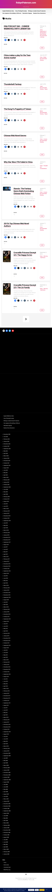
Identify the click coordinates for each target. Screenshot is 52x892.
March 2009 (6, 765)
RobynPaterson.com (26, 2)
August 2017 (6, 544)
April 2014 (6, 630)
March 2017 (6, 556)
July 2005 (6, 839)
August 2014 (6, 621)
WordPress (25, 879)
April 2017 (6, 554)
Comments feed (7, 867)
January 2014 (6, 635)
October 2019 (6, 499)
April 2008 (6, 791)
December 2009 (7, 753)
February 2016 (7, 587)
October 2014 (6, 616)
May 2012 (6, 683)
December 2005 (7, 830)
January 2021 (6, 482)
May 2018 (6, 525)
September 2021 (7, 465)
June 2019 (6, 506)
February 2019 (7, 511)
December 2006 (7, 803)
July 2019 (6, 503)
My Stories (43, 257)
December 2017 (7, 537)
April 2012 (6, 686)
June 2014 (6, 626)
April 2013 (6, 657)
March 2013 (6, 659)
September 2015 (7, 597)
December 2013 (7, 638)
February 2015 (7, 609)
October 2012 (6, 671)
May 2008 (6, 789)
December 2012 (7, 666)
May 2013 (6, 654)
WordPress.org (7, 869)
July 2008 (6, 784)
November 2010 (7, 726)
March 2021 (6, 477)
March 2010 (6, 746)
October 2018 (6, 518)
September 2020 (7, 487)
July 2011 (6, 707)
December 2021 (7, 460)
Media (44, 57)
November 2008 (7, 774)
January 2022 (6, 458)
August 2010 (6, 734)
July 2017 (6, 546)
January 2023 (6, 441)
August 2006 (6, 813)
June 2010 (6, 738)
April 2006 (6, 820)
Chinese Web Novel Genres (15, 135)
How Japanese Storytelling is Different (12, 13)
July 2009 (6, 758)
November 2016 (7, 566)
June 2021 (6, 470)
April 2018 (6, 527)
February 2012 (7, 690)
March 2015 (6, 607)
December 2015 (7, 592)
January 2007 (6, 801)
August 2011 (6, 705)
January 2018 (6, 535)
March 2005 (6, 849)
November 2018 (7, 515)
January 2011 (6, 722)
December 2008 (7, 772)
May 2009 (6, 760)
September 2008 (7, 779)
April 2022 (6, 453)
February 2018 (7, 532)
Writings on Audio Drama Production (37, 11)
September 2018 (7, 520)
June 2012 (6, 681)
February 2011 (7, 719)
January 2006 (6, 827)
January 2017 (6, 561)
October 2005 (6, 834)
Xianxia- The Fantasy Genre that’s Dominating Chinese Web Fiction (24, 191)
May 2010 (6, 741)
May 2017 (6, 551)
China (41, 29)
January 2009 (6, 770)
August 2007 (6, 794)
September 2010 (7, 731)
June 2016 (6, 578)
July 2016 (6, 575)
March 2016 (6, 585)
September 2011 (7, 702)
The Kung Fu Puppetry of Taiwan (17, 109)
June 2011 (6, 710)
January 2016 (6, 590)
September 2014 (7, 618)
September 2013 (7, 645)
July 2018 (6, 523)
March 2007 (6, 798)
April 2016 (6, 583)
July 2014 (6, 623)
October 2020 (6, 484)
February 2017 (7, 559)
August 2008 (6, 782)
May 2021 (6, 472)
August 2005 (6, 837)
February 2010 (7, 748)
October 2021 (6, 463)
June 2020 (6, 489)
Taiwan (45, 89)
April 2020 (6, 494)
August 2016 (6, 573)
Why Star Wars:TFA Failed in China (18, 162)
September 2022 (7, 448)
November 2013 (7, 640)
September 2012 (7, 674)
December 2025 (7, 434)
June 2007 (6, 796)
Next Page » (26, 319)
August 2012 (6, 676)
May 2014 (6, 628)
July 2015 (6, 602)
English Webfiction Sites (8, 11)
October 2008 (6, 777)
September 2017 (7, 542)
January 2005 (6, 854)
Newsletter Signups (27, 13)
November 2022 (7, 443)
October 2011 (6, 700)
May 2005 (6, 844)
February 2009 (7, 767)
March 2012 (6, 688)
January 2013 (6, 664)
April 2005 (6, 846)
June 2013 (6, 652)
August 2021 (6, 467)
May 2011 (6, 712)
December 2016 (7, 563)
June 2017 (6, 549)
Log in (5, 862)
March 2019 (6, 508)
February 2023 (7, 439)
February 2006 (7, 825)
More (42, 47)
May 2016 (6, 580)
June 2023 (6, 436)
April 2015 (6, 604)
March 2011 (6, 717)
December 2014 (7, 614)
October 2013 (6, 642)
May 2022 (6, 451)
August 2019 (6, 501)
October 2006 (6, 808)
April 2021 (6, 475)
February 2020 (7, 496)
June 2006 (6, 815)
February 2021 (7, 479)
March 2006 (6, 822)
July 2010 (6, 736)
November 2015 (7, 594)
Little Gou (45, 256)
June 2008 (6, 786)
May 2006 (6, 818)
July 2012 (6, 678)
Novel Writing (43, 34)
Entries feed (6, 864)
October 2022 (6, 446)
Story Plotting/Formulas (21, 11)
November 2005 (7, 832)
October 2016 (6, 568)
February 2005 (7, 851)
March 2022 (6, 455)
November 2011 (7, 698)
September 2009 (7, 755)
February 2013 (7, 662)
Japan (41, 86)
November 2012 (7, 669)
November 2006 (7, 806)
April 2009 (6, 762)
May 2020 (6, 491)
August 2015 (6, 599)
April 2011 (6, 714)
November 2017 (7, 539)
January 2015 (6, 611)
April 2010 (6, 743)
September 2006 (7, 810)
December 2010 (7, 724)
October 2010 (6, 729)
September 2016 (7, 570)
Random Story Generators (39, 13)
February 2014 (7, 633)
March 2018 (6, 530)
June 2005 (6, 842)
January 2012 (6, 693)
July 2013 (6, 650)
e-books (45, 139)
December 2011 (7, 695)
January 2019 (6, 513)
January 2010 (6, 750)
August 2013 (6, 647)
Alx (33, 879)
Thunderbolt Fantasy (12, 84)
